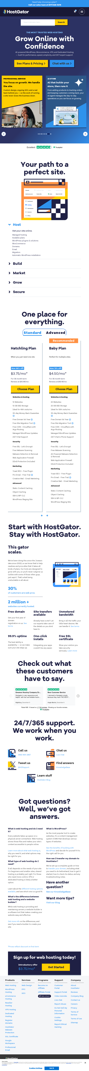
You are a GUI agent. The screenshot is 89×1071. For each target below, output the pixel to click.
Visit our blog (53, 902)
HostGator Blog (43, 780)
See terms (75, 626)
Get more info (14, 921)
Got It (51, 1068)
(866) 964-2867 (24, 755)
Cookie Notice (4, 1064)
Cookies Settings (35, 1068)
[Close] (85, 1062)
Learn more (72, 651)
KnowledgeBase (63, 767)
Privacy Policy (68, 1063)
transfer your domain (57, 868)
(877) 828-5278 (54, 5)
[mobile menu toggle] (82, 12)
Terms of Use (16, 1062)
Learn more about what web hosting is (24, 850)
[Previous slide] (4, 134)
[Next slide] (85, 134)
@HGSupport (23, 767)
